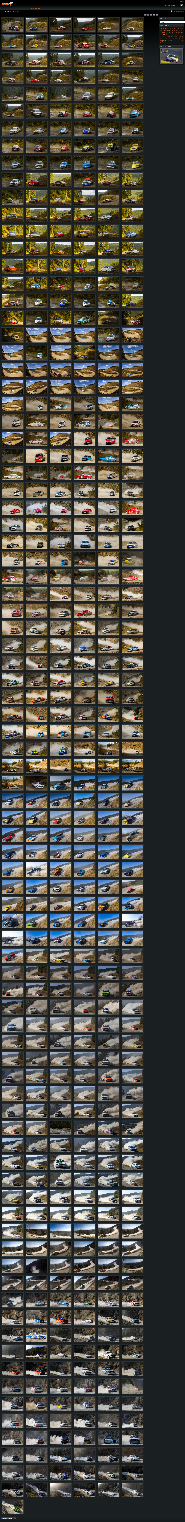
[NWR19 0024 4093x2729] (84, 25)
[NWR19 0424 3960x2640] (12, 404)
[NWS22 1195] (108, 1421)
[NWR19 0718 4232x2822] (84, 594)
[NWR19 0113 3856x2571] (132, 146)
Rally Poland (175, 36)
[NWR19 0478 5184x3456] (84, 473)
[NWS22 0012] (108, 783)
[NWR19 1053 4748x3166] (36, 766)
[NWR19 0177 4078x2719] (132, 232)
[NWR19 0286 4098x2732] (12, 335)
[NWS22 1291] (36, 1472)
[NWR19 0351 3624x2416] (12, 370)
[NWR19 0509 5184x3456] (12, 473)
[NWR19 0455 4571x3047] (12, 421)
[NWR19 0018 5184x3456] (108, 197)
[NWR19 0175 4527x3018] (36, 232)
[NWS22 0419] (108, 1024)
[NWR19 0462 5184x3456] (84, 421)
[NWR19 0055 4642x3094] (60, 77)
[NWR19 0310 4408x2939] (84, 335)
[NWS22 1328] (60, 1490)
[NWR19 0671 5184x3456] (36, 576)
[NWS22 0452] (132, 1042)
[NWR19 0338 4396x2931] (108, 352)
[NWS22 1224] (36, 1438)
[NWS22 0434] (36, 1042)
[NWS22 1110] (108, 1386)
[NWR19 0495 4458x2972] (84, 456)
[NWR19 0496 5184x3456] (108, 456)
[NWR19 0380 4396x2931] (132, 370)
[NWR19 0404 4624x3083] (108, 387)
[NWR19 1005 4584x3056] (12, 749)
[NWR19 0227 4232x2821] (60, 284)
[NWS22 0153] (84, 887)
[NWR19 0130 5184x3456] (60, 180)
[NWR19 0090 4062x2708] (60, 111)
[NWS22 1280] (84, 1455)
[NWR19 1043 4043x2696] (132, 749)
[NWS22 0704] (84, 1145)
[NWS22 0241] (84, 956)
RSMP (181, 36)
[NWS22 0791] (84, 1180)
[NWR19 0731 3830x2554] (36, 611)
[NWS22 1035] (12, 1352)
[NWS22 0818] (60, 1197)
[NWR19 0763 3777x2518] (36, 628)
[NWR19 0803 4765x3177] (60, 645)
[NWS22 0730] (12, 1162)
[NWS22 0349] (84, 990)
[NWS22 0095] (12, 852)
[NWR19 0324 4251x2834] (12, 352)
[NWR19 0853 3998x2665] (108, 663)
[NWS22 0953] (12, 1300)
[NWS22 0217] (108, 938)
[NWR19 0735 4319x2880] (12, 611)
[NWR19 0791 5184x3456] (132, 628)
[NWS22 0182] (12, 921)
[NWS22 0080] (60, 835)
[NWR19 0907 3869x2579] (132, 697)
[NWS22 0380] (84, 1007)
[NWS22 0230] (36, 956)
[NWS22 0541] (60, 1093)
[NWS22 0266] (60, 973)
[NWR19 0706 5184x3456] (12, 594)
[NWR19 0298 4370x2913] (36, 335)
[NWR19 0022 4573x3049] (36, 25)
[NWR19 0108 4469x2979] (84, 146)
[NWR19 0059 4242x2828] (12, 94)
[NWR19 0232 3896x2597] (36, 783)
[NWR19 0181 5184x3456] (132, 301)
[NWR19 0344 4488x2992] (84, 387)
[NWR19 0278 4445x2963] (132, 318)
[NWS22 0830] (132, 1214)
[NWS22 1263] (12, 1455)
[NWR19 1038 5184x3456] (12, 766)
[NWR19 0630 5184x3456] (12, 576)
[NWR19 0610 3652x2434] (132, 542)
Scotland (162, 38)
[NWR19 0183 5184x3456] (36, 249)
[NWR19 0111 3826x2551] (132, 163)
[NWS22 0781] (36, 1180)
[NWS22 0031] (60, 800)
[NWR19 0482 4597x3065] (108, 439)
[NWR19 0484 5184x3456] (132, 439)
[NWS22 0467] (60, 1059)
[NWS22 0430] (12, 1042)
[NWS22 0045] (132, 800)
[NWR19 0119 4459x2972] (84, 163)
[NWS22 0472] (108, 1059)
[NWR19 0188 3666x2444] (108, 249)
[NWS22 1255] (132, 1438)
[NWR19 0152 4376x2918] (60, 197)
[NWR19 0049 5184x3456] (108, 60)
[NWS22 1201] (132, 1421)
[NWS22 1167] (12, 1421)
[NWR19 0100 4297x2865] (36, 128)
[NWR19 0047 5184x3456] (84, 60)
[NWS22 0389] (132, 1007)
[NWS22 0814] (36, 1197)
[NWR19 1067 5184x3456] (132, 766)
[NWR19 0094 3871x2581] (12, 146)
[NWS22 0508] (108, 1076)
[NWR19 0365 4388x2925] (60, 370)
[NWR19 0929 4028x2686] (108, 697)
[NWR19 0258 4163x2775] (108, 335)
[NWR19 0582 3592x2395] (36, 525)
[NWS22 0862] (60, 1248)
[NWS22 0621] (84, 1111)
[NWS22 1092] (60, 1386)
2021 (178, 28)
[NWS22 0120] (36, 869)
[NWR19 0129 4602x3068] (36, 180)
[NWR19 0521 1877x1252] (36, 490)
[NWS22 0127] (60, 869)
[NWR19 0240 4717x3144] (12, 301)
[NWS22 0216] (84, 938)
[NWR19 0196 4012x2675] (36, 266)
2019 (171, 28)
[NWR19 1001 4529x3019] (84, 732)
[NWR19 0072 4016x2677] (108, 94)
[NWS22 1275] (60, 1455)
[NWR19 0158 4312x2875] (132, 197)
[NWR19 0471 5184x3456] (36, 439)
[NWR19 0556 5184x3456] (12, 508)
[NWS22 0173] (84, 904)
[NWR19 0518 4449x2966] (108, 473)
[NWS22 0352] (108, 990)
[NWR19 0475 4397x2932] (84, 439)
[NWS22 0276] (84, 973)
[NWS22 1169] (36, 1421)
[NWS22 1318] (132, 1472)
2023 (161, 30)
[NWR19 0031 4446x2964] (60, 42)
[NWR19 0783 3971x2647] (108, 628)
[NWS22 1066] (84, 1369)
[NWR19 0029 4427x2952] (36, 42)
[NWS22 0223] (132, 938)
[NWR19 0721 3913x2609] (108, 594)
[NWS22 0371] (36, 1007)
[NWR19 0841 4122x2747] (36, 663)
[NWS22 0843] (84, 1231)
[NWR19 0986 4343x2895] (108, 732)
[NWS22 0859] (36, 1248)
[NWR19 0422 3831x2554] (132, 387)
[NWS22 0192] (60, 921)
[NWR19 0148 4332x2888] (36, 197)
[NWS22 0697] (60, 1145)
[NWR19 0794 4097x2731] (12, 645)
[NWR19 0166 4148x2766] (60, 215)
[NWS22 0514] (132, 1076)
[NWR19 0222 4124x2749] (12, 284)
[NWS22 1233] (60, 1438)
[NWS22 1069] (132, 1369)
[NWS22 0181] (132, 904)
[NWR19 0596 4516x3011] (60, 542)
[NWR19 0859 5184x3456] (132, 663)
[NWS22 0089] (108, 835)
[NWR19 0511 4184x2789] (36, 473)
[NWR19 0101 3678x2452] (60, 128)
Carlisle (181, 30)
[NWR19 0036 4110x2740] (84, 77)
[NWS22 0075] (12, 835)
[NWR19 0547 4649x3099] (108, 490)
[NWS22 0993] (60, 1317)
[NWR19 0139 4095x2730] (108, 180)
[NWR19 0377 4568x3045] (108, 370)
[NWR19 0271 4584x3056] (84, 352)
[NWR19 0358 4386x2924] (36, 370)
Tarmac (175, 38)
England (162, 32)
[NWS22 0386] (108, 1007)
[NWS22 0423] (132, 1024)
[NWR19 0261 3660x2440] (36, 352)
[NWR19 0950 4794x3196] (60, 714)
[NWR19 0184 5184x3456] (60, 249)
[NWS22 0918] (132, 1266)
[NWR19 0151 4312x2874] (108, 232)
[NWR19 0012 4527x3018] (84, 42)
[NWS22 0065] (84, 818)
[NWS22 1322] (12, 1490)
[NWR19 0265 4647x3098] (84, 318)
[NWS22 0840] (60, 1231)
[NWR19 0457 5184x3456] (36, 421)
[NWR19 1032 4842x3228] (108, 749)
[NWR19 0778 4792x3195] (84, 628)
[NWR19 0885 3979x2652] (132, 680)
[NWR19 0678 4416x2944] (60, 576)
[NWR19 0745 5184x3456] (60, 611)
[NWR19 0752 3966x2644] (108, 611)
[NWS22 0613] (60, 1111)
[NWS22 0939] (108, 1283)
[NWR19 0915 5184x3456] (60, 697)
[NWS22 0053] (12, 818)
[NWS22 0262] (36, 973)
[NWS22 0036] (84, 800)
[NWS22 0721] (132, 1145)
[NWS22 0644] (36, 1128)
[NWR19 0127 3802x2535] (108, 215)
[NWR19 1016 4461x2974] (36, 749)
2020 (175, 28)
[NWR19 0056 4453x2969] (108, 77)
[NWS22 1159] (108, 1404)
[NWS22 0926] (36, 1283)
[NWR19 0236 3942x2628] (132, 284)
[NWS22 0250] (132, 956)
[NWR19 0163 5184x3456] (12, 215)
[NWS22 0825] (12, 1214)
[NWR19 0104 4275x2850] (108, 128)
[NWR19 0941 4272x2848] (84, 714)
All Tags (37, 8)
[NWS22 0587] (12, 1111)
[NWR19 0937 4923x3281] (12, 714)
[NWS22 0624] (108, 1111)
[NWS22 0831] (12, 1231)
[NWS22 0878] (132, 1248)
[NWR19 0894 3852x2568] (12, 697)
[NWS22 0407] (60, 1024)
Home (32, 8)
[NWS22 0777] (12, 1180)
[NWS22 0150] (60, 887)
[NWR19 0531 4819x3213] (60, 490)
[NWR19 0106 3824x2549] (36, 146)
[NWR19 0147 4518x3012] (132, 180)
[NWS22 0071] (132, 818)
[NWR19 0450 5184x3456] (132, 404)
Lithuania (180, 35)
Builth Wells (175, 30)
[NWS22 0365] (12, 1007)
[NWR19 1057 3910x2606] (60, 766)
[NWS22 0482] (12, 1076)
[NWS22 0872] (108, 1248)
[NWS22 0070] (108, 818)
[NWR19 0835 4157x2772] (12, 663)
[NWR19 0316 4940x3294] (132, 335)
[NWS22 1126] (12, 1404)
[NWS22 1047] (108, 1352)
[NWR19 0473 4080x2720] (60, 473)
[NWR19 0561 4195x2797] (60, 508)
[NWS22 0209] (36, 938)
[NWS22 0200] (108, 921)
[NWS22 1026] (108, 1335)
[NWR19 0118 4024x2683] (84, 180)
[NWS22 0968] (84, 1300)
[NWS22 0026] (36, 800)
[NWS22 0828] (84, 1214)
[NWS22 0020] (12, 800)
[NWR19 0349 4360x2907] (132, 352)
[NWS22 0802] (132, 1180)
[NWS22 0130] (84, 869)
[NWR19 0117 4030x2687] (60, 163)
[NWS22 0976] (132, 1300)
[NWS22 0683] (12, 1145)
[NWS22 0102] (60, 852)
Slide (167, 38)
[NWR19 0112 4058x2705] (108, 146)
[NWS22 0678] (132, 1128)
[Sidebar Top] (177, 11)
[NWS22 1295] (60, 1472)
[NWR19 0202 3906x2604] (84, 266)
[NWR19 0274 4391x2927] (108, 318)
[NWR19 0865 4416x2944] (36, 680)
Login (182, 1)
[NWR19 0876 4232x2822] (84, 680)
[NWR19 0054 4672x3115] (12, 111)
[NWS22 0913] (108, 1266)
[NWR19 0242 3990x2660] (36, 301)
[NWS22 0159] (132, 887)
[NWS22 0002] (60, 783)
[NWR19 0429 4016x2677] (36, 404)
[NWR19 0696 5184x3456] (36, 594)
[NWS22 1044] (84, 1352)
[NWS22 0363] (132, 990)
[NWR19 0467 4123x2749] (132, 421)
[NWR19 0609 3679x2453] (108, 542)
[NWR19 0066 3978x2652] (60, 94)
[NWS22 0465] (36, 1059)
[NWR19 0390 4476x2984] (12, 387)
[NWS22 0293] (132, 973)
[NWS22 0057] (36, 818)
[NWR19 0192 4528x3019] (132, 249)
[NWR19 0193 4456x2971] (12, 266)
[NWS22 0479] (132, 1059)
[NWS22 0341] (60, 990)
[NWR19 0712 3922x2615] (60, 594)
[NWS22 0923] (12, 1283)
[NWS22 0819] (84, 1197)
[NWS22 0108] (108, 852)
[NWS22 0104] (84, 852)
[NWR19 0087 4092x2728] (60, 146)
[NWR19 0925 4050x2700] (84, 697)
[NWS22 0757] (108, 1162)
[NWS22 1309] (108, 1472)
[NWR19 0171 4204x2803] (108, 266)
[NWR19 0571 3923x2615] (108, 508)
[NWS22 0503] (84, 1076)
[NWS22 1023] (84, 1335)
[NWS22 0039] (108, 800)
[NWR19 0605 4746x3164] (36, 559)
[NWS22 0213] (60, 938)
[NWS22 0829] (108, 1214)
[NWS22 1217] (12, 1438)
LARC (176, 35)
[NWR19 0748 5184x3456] (132, 611)
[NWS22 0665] (84, 1128)
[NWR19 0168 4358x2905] (84, 215)
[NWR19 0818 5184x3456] (108, 645)
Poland (168, 37)
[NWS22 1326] (36, 1490)
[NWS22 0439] (60, 1042)
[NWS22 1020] (36, 1335)
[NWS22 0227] (12, 956)
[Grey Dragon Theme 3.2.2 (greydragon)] (12, 1518)
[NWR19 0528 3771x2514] (12, 490)
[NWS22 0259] (12, 973)
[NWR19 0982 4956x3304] (60, 732)
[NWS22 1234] (84, 1438)
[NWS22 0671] (108, 1128)
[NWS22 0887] (12, 1266)
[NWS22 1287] (132, 1455)
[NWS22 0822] (108, 1197)
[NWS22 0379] (60, 1007)
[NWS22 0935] (84, 1283)
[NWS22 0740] (60, 1162)
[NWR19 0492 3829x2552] (60, 456)
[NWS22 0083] (84, 835)
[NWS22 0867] (84, 1248)
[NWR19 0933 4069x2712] (36, 714)
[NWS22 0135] (108, 869)
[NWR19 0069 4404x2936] (84, 94)
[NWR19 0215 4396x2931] (132, 266)
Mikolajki (162, 36)
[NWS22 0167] (36, 904)
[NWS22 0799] (108, 1180)
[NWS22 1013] (132, 1317)
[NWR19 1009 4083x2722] (132, 732)
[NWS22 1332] (108, 1490)
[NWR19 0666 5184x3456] (84, 576)
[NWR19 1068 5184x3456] (12, 783)
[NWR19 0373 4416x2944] (84, 370)
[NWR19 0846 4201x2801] (60, 663)
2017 (164, 28)
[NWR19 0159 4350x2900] (84, 232)
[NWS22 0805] (12, 1197)
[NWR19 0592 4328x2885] (36, 542)
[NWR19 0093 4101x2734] (132, 111)
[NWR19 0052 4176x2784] (132, 60)
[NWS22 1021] (60, 1335)
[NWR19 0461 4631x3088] (60, 421)
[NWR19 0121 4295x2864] (108, 163)
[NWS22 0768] (132, 1162)
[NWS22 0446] (84, 1042)
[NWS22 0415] (84, 1024)
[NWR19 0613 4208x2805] (60, 559)
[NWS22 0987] (36, 1317)
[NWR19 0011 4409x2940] (132, 42)
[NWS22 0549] (84, 1093)
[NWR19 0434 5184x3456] (60, 404)
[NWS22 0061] (60, 818)
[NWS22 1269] (36, 1455)
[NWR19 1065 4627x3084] (108, 766)
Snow (170, 38)
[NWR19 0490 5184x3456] (132, 508)
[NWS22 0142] (12, 887)
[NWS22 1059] (36, 1369)
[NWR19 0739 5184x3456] (84, 611)
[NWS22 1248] (108, 1438)
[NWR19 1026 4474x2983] (84, 749)
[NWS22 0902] (60, 1266)
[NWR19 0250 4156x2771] (84, 301)
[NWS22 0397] (12, 1024)
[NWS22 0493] (60, 1076)
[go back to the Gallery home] (7, 3)
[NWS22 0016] (132, 783)
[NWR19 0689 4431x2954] (108, 576)
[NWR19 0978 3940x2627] (36, 732)
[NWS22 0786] (60, 1180)
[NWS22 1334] (132, 1490)
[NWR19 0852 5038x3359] (84, 663)
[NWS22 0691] (36, 1145)
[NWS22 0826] (36, 1214)
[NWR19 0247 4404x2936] (60, 301)
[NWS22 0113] (132, 852)
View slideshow (171, 11)
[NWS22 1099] (84, 1386)
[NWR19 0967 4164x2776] (132, 714)
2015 (161, 28)
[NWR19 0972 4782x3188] (12, 732)
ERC (167, 32)
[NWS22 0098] (36, 852)
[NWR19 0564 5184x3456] (84, 508)
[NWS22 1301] (84, 1472)
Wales (170, 40)
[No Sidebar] (179, 11)
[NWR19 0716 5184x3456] (132, 594)
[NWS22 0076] (36, 835)
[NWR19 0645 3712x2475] (132, 559)
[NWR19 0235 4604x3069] (108, 284)
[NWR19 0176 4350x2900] (60, 232)
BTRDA (169, 30)
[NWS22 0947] (132, 1283)
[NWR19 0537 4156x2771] (84, 525)
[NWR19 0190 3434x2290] (60, 266)
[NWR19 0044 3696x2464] (60, 60)
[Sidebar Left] (174, 11)
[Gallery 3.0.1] (5, 1518)
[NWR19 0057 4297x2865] (132, 94)
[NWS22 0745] (84, 1162)
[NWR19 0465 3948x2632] (108, 421)
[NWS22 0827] (60, 1214)
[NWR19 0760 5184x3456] (12, 628)
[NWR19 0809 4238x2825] (36, 645)
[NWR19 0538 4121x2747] (84, 490)
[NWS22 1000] (84, 1317)
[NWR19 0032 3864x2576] (108, 42)
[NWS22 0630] (132, 1111)
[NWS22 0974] (108, 1300)
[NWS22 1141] (36, 1404)
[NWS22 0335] (36, 990)
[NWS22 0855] (12, 1248)
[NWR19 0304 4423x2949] (60, 335)
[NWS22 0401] (36, 1024)
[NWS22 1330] (84, 1490)
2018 (167, 28)
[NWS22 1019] (12, 1335)
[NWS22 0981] (12, 1317)
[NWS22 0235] (60, 956)
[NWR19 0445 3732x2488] (84, 404)
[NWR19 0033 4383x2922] (12, 77)
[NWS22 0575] (132, 1093)
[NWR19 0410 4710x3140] (12, 439)
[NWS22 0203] (132, 921)
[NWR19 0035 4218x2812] (12, 60)
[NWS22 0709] (108, 1145)
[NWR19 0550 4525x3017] (132, 490)
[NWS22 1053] (132, 1352)
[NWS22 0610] (36, 1111)
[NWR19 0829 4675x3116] (132, 645)
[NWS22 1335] (12, 1507)
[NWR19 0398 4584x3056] (36, 387)
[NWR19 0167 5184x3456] (84, 249)
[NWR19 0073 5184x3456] (36, 111)
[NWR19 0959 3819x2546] (108, 714)
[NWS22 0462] (12, 1059)
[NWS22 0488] (36, 1076)
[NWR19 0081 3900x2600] (108, 111)
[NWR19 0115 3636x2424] (12, 163)
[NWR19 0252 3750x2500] (108, 301)
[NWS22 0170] (60, 904)
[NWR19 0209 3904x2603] (12, 318)
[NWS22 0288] (108, 973)
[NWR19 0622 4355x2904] (12, 559)
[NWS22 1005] (108, 1317)
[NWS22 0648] (60, 1128)
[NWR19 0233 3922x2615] (84, 284)
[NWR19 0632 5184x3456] (84, 559)
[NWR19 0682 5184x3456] (132, 576)
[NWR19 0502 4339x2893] (132, 456)
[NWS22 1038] (36, 1352)
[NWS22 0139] (132, 869)
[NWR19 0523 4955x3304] (60, 525)
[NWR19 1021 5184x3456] (60, 749)
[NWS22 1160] (132, 1404)
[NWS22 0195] (84, 921)
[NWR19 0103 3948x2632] (84, 128)
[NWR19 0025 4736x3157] (108, 25)
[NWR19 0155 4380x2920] (84, 197)
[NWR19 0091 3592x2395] (84, 111)
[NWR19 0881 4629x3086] (108, 680)
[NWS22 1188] (84, 1421)
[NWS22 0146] (36, 887)
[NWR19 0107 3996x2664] (36, 163)
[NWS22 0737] (36, 1162)
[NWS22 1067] (108, 1369)
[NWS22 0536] (36, 1093)
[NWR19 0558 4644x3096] (36, 508)
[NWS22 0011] (84, 783)
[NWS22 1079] (12, 1386)
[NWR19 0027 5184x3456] (132, 25)
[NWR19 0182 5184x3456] (12, 249)
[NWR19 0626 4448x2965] (108, 559)
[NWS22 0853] (132, 1231)
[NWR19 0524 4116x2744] (132, 473)
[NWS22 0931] (60, 1283)
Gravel (163, 34)
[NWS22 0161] (12, 904)
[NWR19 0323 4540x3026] (60, 387)
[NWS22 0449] (108, 1042)
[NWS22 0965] (60, 1300)
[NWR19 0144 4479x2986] (36, 215)
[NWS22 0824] (132, 1197)
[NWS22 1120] (132, 1386)
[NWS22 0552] (108, 1093)
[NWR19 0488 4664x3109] (36, 456)
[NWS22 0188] (36, 921)
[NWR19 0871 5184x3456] (60, 680)
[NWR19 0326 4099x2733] (60, 352)
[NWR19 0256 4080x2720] (36, 318)
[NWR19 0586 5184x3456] (12, 542)
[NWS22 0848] (108, 1231)
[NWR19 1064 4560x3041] (84, 766)
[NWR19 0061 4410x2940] (36, 94)
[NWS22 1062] (60, 1369)
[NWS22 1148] (60, 1404)
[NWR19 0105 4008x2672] (132, 128)
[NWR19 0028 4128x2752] (12, 42)
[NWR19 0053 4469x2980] (36, 77)
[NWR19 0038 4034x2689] (36, 60)
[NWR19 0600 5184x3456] (84, 542)
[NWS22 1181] (60, 1421)
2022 (181, 28)
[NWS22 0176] (108, 904)
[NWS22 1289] (12, 1472)
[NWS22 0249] (108, 956)
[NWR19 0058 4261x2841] (132, 77)
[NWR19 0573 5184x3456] (12, 525)
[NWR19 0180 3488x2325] (36, 284)
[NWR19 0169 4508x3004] (132, 215)
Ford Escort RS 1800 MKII (176, 32)
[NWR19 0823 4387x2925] (84, 645)
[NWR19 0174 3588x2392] (12, 232)
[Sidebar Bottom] (181, 11)
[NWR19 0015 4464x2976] (12, 197)
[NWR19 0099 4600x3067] (12, 128)
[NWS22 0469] (84, 1059)
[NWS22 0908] (84, 1266)
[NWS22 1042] (60, 1352)
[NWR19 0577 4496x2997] (108, 525)
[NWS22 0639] (12, 1128)
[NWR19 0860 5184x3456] (12, 680)
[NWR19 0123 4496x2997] (12, 180)
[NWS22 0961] (36, 1300)
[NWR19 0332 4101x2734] (108, 404)
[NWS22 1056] (12, 1369)
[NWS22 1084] (36, 1386)
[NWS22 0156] (108, 887)
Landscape (170, 35)
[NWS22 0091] (132, 835)
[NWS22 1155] (84, 1404)
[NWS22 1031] (132, 1335)
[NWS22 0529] (12, 1093)
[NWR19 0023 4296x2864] (60, 25)
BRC (165, 30)
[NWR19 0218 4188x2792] (60, 318)
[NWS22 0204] (12, 938)
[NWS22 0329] (12, 990)
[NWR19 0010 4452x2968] (12, 25)
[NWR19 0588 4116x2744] (132, 525)
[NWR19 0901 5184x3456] (36, 697)
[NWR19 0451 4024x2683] (12, 456)
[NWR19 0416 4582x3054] (60, 439)
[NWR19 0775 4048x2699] (60, 628)
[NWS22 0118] (12, 869)
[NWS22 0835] (36, 1231)
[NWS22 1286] (108, 1455)
